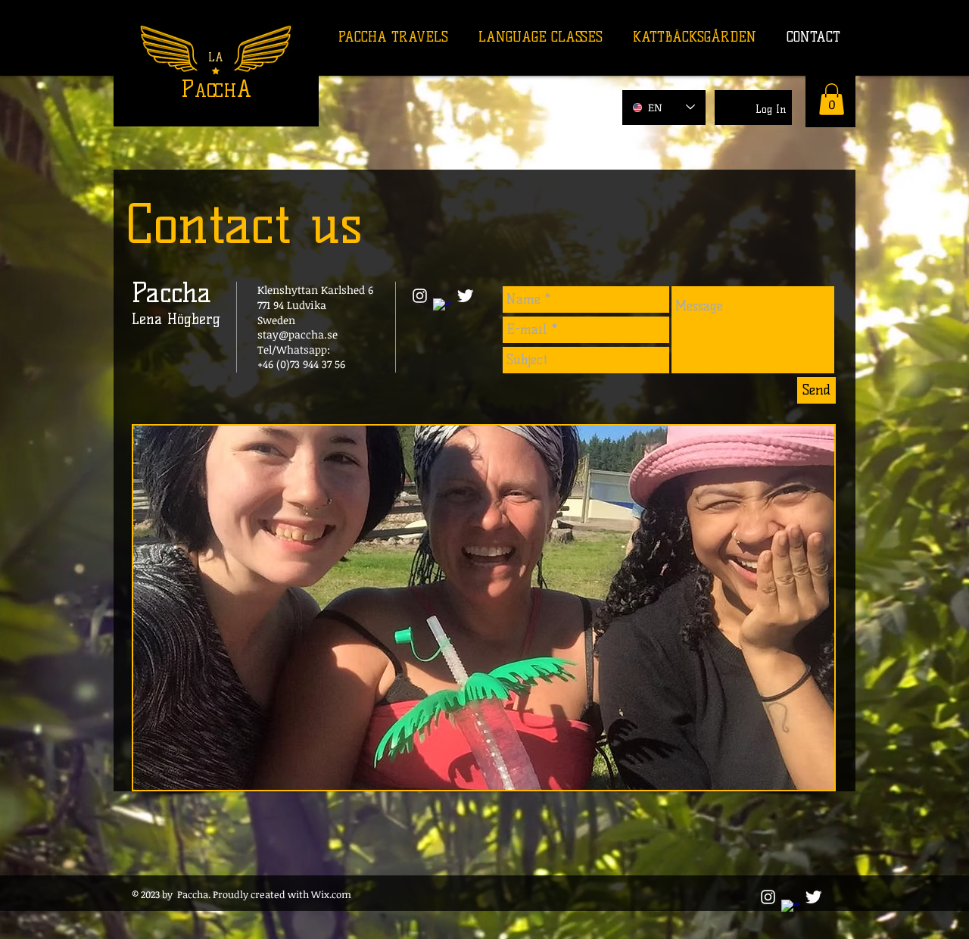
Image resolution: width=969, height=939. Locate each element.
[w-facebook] (442, 307)
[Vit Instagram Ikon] (419, 295)
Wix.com (332, 894)
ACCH (216, 90)
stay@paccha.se (297, 334)
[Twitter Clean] (465, 295)
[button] (831, 99)
